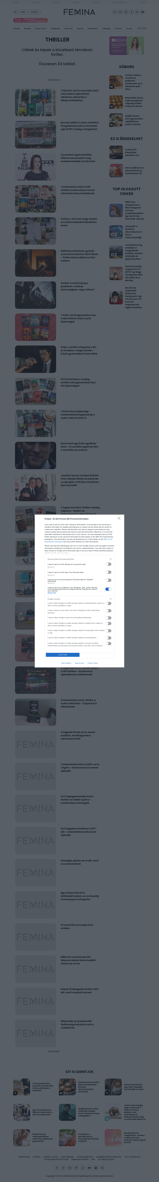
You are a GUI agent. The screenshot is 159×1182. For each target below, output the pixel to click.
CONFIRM (62, 655)
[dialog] (79, 591)
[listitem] (79, 559)
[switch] (108, 564)
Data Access (79, 663)
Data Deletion (66, 663)
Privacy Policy (93, 663)
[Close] (120, 519)
